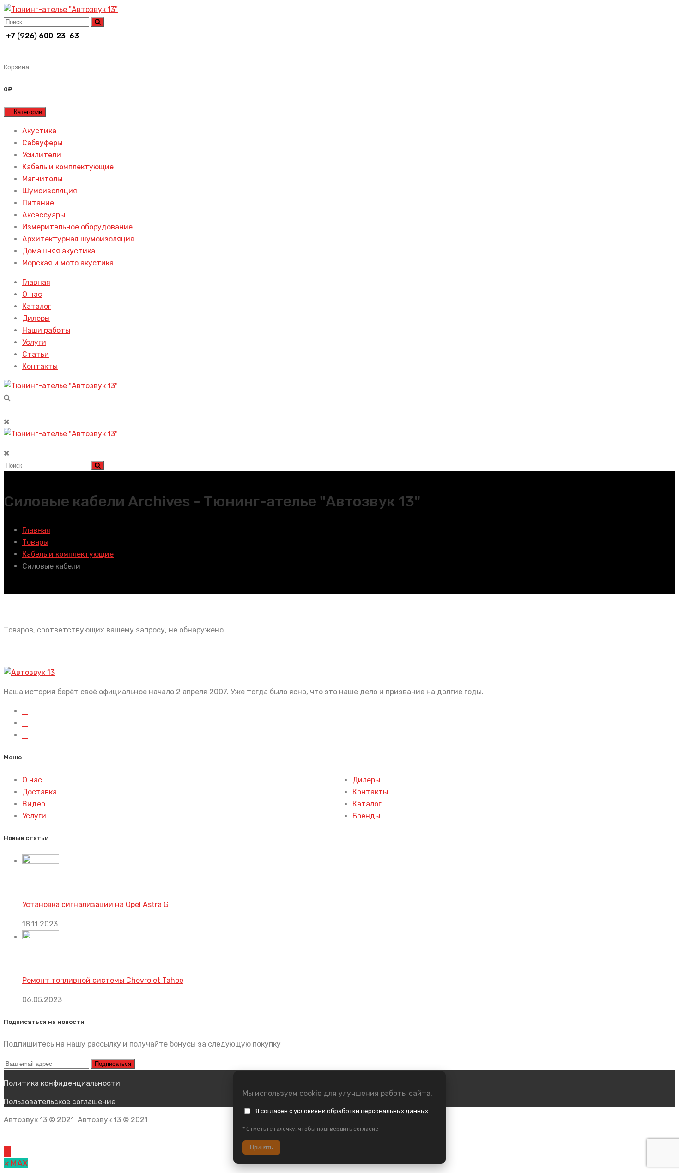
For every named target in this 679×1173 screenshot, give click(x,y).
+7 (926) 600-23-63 (42, 35)
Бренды (366, 816)
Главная (36, 282)
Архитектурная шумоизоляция (78, 239)
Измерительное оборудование (77, 227)
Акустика (39, 130)
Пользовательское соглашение (59, 1101)
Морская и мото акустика (68, 263)
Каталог (36, 306)
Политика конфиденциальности (62, 1083)
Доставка (39, 792)
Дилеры (36, 318)
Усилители (41, 154)
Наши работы (46, 330)
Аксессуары (43, 215)
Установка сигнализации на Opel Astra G (95, 904)
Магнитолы (42, 178)
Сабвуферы (42, 142)
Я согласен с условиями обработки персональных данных (341, 1110)
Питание (38, 203)
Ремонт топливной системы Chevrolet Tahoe (102, 980)
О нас (32, 294)
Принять (261, 1147)
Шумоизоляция (49, 190)
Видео (33, 804)
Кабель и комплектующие (68, 166)
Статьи (35, 354)
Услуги (34, 342)
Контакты (40, 366)
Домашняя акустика (58, 251)
